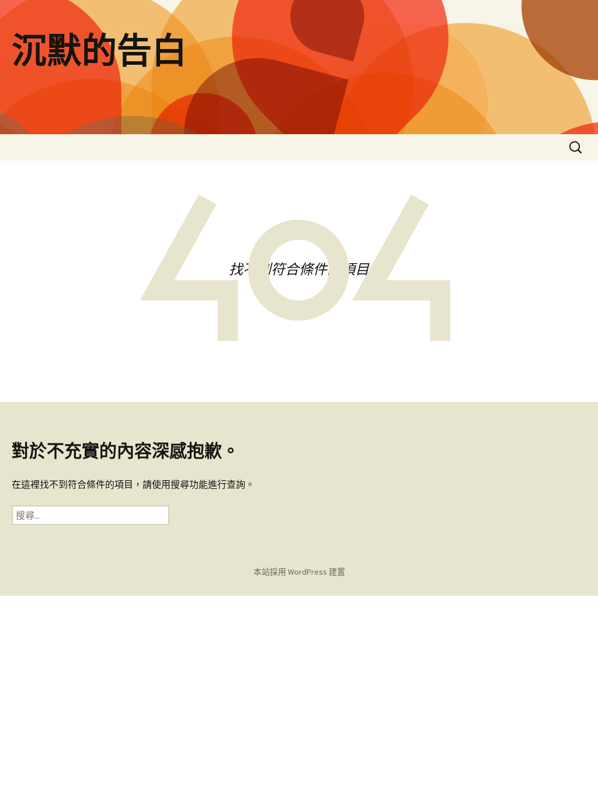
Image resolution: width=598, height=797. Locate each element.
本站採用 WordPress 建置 (299, 572)
